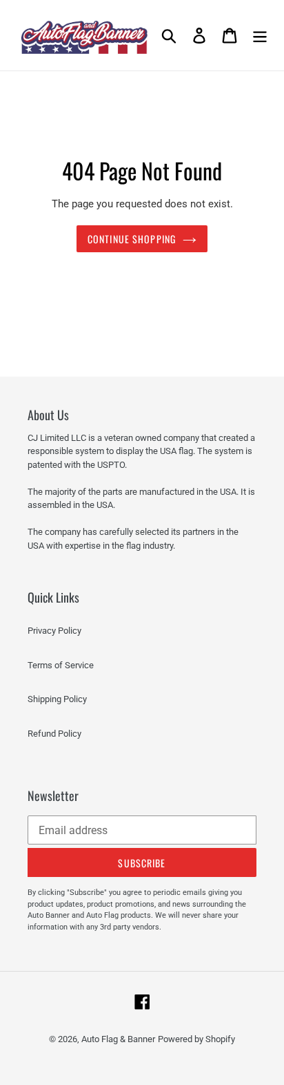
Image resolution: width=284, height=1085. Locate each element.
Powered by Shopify (196, 1039)
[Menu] (260, 35)
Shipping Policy (57, 699)
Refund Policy (54, 733)
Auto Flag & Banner (118, 1039)
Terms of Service (61, 665)
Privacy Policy (54, 630)
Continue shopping (132, 239)
